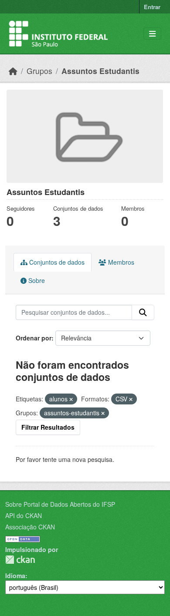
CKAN (20, 559)
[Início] (13, 70)
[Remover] (71, 399)
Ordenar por (33, 337)
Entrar (152, 7)
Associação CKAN (30, 526)
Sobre (36, 280)
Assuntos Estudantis (100, 70)
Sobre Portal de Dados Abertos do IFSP (60, 504)
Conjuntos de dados (56, 262)
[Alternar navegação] (152, 33)
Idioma (15, 575)
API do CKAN (23, 515)
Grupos (39, 70)
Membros (120, 262)
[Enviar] (143, 312)
